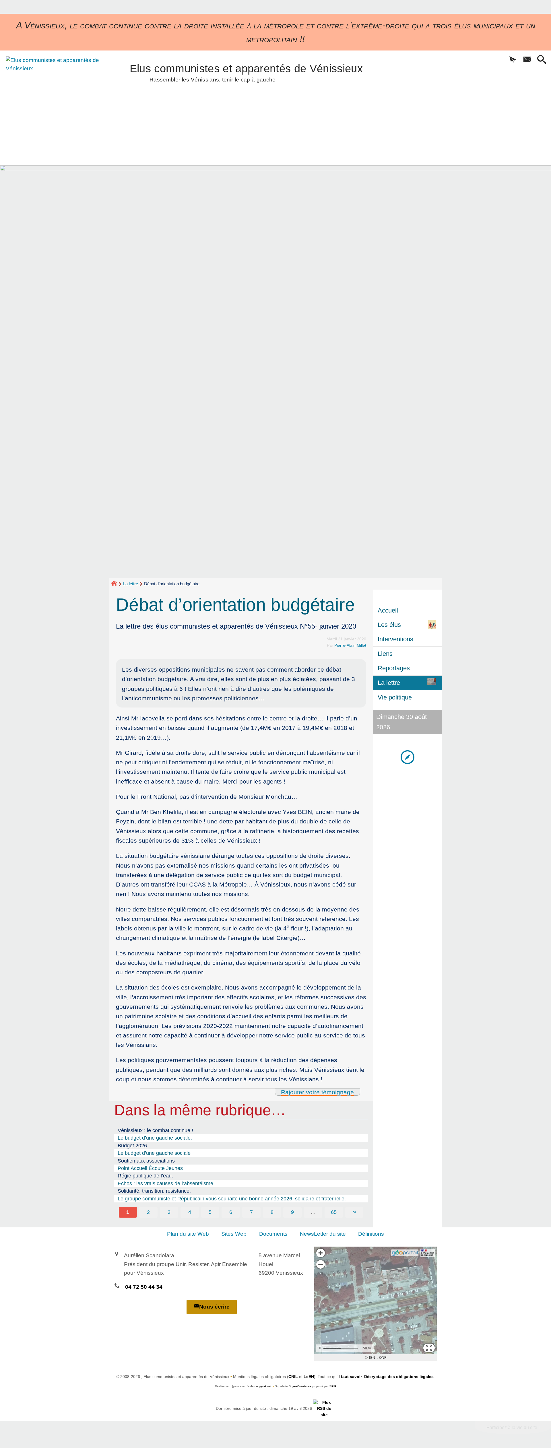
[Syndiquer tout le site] (324, 1408)
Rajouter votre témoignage (317, 1092)
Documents (273, 1234)
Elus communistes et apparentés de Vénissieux (246, 71)
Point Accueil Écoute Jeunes (150, 1168)
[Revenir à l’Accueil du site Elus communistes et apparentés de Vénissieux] (54, 87)
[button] (513, 60)
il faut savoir (349, 1376)
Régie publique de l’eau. (145, 1176)
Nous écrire (214, 1307)
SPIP (332, 1386)
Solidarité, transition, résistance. (154, 1191)
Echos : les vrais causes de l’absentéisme (165, 1183)
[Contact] (527, 60)
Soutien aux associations (146, 1161)
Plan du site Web (188, 1234)
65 (334, 1212)
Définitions (371, 1234)
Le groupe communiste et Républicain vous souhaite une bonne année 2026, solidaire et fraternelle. (232, 1199)
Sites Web (234, 1234)
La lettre (130, 583)
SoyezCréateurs (300, 1386)
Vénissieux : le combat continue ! (155, 1130)
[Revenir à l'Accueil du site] (116, 584)
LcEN (309, 1376)
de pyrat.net (263, 1386)
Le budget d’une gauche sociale (154, 1153)
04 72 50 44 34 (143, 1287)
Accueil (388, 610)
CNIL (293, 1376)
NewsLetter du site (323, 1234)
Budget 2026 (132, 1145)
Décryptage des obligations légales (399, 1376)
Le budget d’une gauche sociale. (155, 1138)
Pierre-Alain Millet (350, 645)
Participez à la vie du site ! (513, 1427)
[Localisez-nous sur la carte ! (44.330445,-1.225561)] (407, 756)
